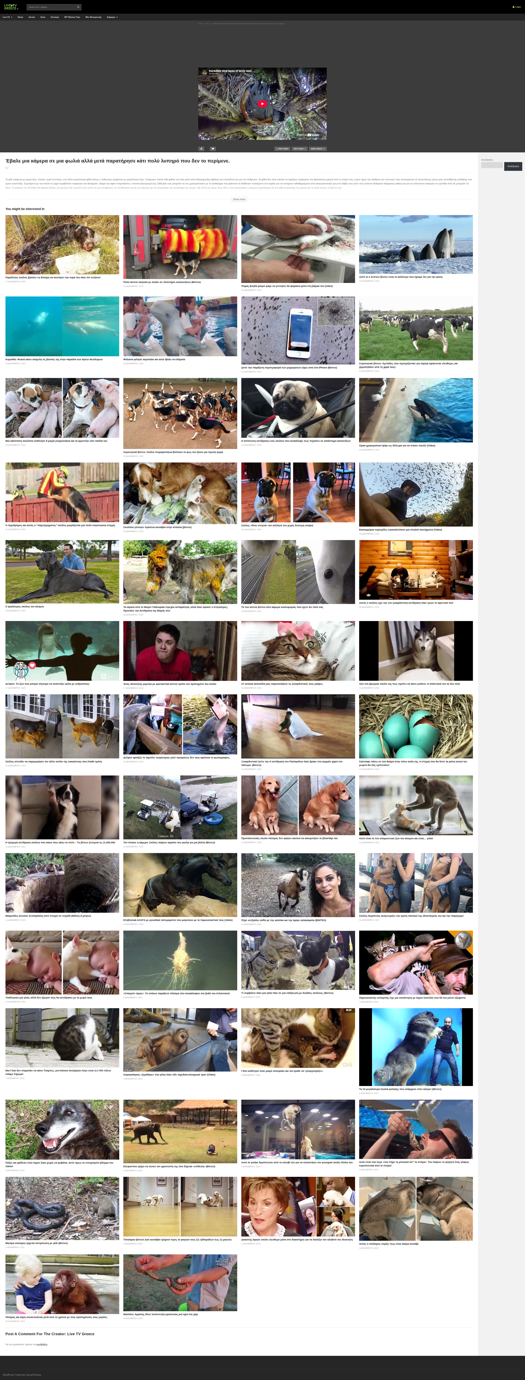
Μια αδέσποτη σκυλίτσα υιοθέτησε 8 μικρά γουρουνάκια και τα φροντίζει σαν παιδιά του (56, 441)
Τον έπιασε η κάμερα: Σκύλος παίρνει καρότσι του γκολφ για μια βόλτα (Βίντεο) (169, 842)
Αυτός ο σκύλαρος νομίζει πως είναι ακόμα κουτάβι (388, 1243)
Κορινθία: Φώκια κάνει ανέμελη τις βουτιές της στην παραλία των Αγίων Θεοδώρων (54, 359)
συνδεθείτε (41, 1344)
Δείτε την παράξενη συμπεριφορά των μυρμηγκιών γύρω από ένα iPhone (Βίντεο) (289, 367)
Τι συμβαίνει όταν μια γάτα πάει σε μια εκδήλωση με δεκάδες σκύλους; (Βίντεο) (287, 993)
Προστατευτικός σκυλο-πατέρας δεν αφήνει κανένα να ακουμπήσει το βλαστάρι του (289, 838)
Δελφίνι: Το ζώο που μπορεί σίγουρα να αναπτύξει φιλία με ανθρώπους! (47, 683)
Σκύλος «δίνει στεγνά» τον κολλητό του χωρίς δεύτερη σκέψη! (277, 525)
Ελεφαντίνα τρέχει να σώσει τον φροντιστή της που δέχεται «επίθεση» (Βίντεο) (169, 1166)
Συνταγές (55, 17)
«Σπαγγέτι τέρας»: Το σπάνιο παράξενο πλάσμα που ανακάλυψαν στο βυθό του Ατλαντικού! (176, 993)
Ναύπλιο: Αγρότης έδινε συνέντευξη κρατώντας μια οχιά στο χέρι (160, 1314)
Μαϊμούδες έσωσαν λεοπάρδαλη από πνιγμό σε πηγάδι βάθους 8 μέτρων (48, 915)
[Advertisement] (262, 47)
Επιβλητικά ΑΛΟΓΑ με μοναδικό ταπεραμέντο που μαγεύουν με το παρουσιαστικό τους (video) (178, 920)
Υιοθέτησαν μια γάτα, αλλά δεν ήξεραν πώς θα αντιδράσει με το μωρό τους (48, 997)
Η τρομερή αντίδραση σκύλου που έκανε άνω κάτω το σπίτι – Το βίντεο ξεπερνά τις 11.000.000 (60, 842)
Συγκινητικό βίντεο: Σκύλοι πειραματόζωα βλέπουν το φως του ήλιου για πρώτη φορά (173, 452)
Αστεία (32, 17)
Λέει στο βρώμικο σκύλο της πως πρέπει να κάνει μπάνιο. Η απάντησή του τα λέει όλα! (409, 683)
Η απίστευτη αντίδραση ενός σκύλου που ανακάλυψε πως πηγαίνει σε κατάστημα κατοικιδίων (296, 441)
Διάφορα (111, 17)
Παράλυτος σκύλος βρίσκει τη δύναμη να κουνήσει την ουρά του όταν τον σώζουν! (53, 277)
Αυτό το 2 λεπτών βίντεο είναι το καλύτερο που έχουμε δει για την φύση (400, 277)
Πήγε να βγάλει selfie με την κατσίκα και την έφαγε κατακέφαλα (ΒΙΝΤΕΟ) (283, 920)
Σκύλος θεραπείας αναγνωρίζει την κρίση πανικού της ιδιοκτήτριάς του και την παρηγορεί (411, 915)
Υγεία (42, 17)
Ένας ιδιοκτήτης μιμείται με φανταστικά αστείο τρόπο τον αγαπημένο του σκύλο (169, 684)
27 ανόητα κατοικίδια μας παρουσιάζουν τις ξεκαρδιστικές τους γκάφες (282, 683)
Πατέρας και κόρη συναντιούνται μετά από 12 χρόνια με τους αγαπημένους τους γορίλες (56, 1317)
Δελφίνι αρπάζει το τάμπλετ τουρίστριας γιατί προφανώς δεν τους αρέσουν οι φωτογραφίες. (176, 757)
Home (20, 17)
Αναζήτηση (487, 160)
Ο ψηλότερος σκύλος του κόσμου (24, 606)
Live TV (6, 17)
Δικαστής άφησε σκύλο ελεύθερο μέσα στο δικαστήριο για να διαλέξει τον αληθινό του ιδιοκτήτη (297, 1239)
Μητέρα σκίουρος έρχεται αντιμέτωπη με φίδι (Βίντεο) (36, 1243)
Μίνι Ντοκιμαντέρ (93, 17)
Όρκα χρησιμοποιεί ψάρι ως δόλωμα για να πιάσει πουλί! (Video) (397, 445)
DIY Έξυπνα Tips (72, 17)
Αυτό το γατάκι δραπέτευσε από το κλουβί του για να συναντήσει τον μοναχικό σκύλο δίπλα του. (297, 1162)
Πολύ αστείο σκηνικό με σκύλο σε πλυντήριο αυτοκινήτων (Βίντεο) (162, 282)
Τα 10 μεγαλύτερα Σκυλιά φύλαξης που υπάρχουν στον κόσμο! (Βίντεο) (400, 1089)
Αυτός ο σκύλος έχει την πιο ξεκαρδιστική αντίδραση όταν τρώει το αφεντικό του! (406, 603)
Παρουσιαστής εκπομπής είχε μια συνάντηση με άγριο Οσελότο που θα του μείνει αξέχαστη (412, 997)
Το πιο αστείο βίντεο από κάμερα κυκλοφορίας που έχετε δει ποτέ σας (282, 607)
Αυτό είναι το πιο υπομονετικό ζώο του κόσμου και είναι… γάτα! (396, 838)
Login (518, 7)
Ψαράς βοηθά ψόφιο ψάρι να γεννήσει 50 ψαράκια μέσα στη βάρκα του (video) (287, 286)
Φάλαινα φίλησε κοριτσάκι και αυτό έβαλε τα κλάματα (154, 359)
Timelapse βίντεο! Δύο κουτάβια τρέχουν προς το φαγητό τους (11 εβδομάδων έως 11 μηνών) (177, 1239)
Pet (6, 168)
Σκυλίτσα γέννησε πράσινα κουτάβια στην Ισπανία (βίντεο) (157, 527)
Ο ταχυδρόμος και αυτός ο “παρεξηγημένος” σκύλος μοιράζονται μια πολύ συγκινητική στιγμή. (60, 525)
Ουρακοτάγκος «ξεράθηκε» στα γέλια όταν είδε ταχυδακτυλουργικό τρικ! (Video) (169, 1074)
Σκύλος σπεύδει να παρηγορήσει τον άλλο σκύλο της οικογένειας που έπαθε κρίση (53, 761)
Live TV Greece (80, 1334)
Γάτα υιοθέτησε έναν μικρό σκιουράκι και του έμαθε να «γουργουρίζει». (282, 1071)
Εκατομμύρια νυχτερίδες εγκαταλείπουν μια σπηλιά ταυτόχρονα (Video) (400, 529)
